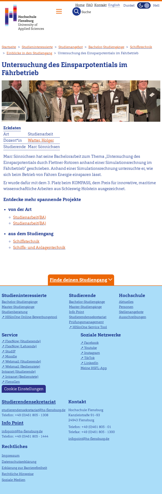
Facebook (91, 342)
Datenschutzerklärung (19, 461)
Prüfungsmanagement (86, 322)
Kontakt (100, 5)
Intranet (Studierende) (19, 371)
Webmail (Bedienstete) (22, 366)
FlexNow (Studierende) (23, 341)
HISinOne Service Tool (90, 327)
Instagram (92, 353)
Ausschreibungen (132, 317)
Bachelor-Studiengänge (106, 47)
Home (80, 5)
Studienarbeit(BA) (29, 217)
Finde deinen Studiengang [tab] (78, 280)
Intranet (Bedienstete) (21, 376)
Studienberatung (14, 312)
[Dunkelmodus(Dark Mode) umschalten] (144, 5)
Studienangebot (70, 47)
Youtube (90, 348)
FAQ (89, 5)
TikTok (89, 358)
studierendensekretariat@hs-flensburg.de (33, 410)
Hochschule (132, 295)
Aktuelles (126, 302)
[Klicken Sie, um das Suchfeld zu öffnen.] (76, 11)
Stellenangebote (131, 312)
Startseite (9, 47)
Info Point (76, 312)
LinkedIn (91, 363)
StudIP (10, 351)
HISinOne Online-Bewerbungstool (31, 317)
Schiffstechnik (141, 47)
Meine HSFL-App (94, 368)
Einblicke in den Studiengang (29, 53)
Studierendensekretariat (87, 317)
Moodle (11, 356)
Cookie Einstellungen (23, 388)
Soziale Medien (13, 480)
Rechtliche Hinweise (18, 474)
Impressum (11, 455)
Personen (126, 307)
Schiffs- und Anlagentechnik (39, 247)
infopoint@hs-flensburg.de (22, 431)
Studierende (82, 295)
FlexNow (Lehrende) (21, 346)
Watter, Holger (41, 140)
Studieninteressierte (37, 47)
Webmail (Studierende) (23, 361)
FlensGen (12, 381)
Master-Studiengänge (18, 307)
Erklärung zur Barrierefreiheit (24, 468)
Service (10, 335)
